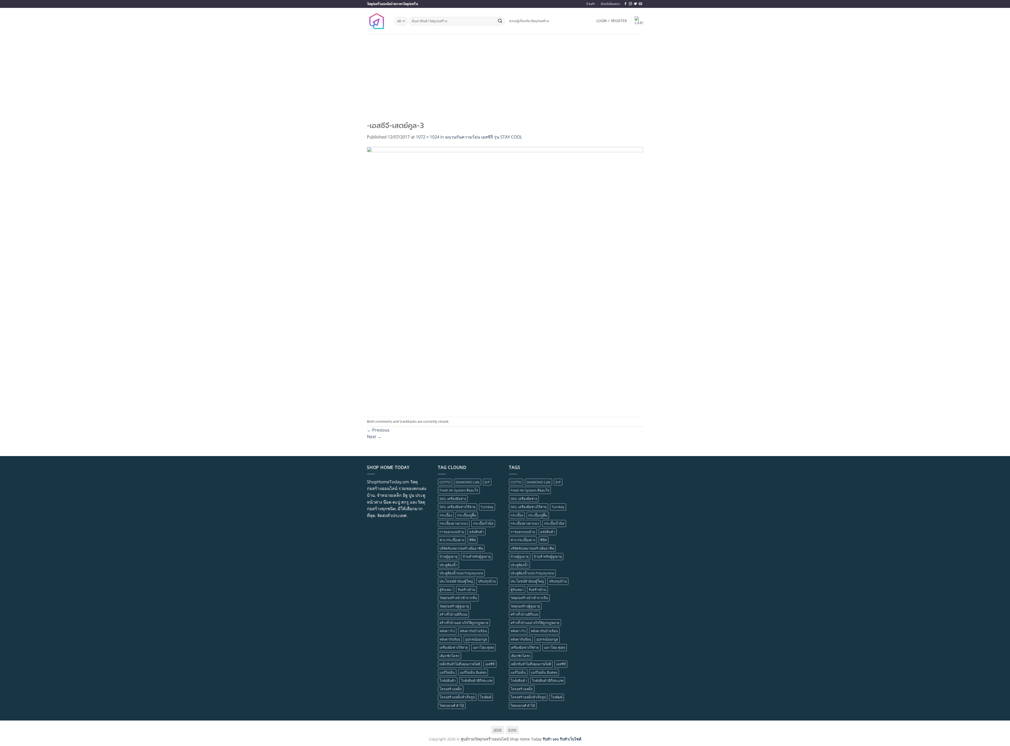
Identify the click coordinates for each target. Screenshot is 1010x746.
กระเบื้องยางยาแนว (454, 523)
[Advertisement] (505, 73)
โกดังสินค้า (448, 680)
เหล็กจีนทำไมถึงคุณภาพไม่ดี (460, 664)
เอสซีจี (490, 664)
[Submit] (500, 21)
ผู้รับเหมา (446, 589)
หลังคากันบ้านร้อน (473, 631)
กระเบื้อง (446, 515)
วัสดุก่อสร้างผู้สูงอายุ (454, 606)
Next (374, 437)
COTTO (445, 482)
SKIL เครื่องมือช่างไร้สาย (458, 506)
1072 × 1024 (427, 137)
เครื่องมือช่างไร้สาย (454, 647)
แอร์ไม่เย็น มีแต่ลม (473, 672)
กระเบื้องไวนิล (483, 523)
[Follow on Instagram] (630, 4)
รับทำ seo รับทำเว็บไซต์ (562, 739)
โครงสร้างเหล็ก (451, 689)
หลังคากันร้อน (450, 639)
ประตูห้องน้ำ (448, 565)
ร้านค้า (590, 3)
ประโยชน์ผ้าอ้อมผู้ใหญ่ (456, 581)
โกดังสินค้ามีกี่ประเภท (476, 680)
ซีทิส (472, 540)
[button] (612, 21)
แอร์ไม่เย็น (447, 672)
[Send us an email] (640, 4)
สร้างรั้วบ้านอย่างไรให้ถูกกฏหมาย (464, 622)
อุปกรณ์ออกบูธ (476, 639)
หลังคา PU (447, 631)
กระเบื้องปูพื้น (466, 515)
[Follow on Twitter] (635, 4)
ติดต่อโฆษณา (610, 3)
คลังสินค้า (476, 531)
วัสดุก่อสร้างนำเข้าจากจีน (458, 597)
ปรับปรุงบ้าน (487, 581)
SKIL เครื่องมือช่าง (453, 498)
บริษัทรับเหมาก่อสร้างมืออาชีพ (461, 548)
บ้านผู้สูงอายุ (449, 556)
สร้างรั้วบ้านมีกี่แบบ (453, 614)
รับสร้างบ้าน (466, 589)
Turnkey (487, 506)
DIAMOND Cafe (467, 482)
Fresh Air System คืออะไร (459, 490)
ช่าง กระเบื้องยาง (452, 540)
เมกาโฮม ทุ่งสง (483, 647)
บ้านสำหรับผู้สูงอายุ (477, 556)
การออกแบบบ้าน (452, 531)
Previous (378, 430)
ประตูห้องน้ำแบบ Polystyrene (461, 573)
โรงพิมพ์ (485, 697)
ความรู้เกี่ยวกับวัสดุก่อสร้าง (529, 20)
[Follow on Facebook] (625, 4)
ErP (487, 482)
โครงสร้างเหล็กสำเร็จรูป (457, 697)
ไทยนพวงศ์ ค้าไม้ (452, 705)
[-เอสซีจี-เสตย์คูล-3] (505, 278)
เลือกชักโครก (449, 655)
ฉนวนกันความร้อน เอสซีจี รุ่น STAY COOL (483, 137)
